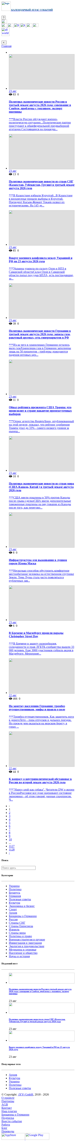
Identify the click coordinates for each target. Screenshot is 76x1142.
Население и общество (23, 952)
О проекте (7, 1097)
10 (10, 839)
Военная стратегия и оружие (27, 939)
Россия (13, 919)
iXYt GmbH (25, 1094)
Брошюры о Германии (23, 916)
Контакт (6, 1107)
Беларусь (14, 892)
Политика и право (20, 936)
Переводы (7, 1131)
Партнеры (7, 1101)
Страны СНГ (17, 922)
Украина (14, 886)
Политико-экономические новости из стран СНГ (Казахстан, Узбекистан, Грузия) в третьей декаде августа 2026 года (42, 185)
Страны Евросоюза (21, 926)
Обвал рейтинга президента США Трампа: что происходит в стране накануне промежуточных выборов (40, 411)
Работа (5, 1124)
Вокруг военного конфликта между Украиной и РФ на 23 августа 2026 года (40, 259)
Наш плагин (9, 1111)
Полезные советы (20, 899)
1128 (12, 849)
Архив (13, 912)
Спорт (13, 909)
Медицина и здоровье (22, 949)
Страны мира (17, 932)
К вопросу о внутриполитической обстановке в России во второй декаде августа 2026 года (40, 780)
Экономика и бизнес (22, 906)
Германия (15, 896)
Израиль (14, 929)
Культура (14, 902)
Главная (6, 46)
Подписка (7, 1117)
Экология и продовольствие (26, 946)
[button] (4, 22)
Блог (4, 1128)
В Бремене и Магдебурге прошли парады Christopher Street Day (36, 634)
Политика (15, 889)
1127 (12, 846)
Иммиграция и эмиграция (25, 942)
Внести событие (11, 1121)
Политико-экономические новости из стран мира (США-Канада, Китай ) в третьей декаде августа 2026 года (41, 487)
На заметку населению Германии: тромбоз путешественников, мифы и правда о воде (37, 707)
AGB (4, 1104)
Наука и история (19, 956)
